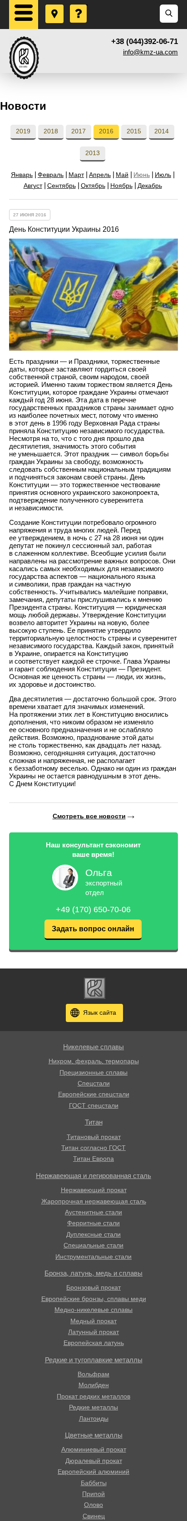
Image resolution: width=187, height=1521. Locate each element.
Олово (93, 1504)
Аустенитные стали (93, 1212)
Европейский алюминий (93, 1471)
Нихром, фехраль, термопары (94, 1061)
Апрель (100, 174)
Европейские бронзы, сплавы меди (93, 1298)
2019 (23, 131)
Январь (22, 174)
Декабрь (150, 185)
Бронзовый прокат (93, 1287)
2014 (161, 131)
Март (76, 174)
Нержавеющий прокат (94, 1189)
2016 (106, 131)
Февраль (51, 174)
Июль (163, 174)
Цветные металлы (94, 1435)
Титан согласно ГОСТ (93, 1147)
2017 (78, 131)
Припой (93, 1493)
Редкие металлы (93, 1407)
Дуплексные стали (93, 1234)
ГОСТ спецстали (93, 1105)
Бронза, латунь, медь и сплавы (93, 1273)
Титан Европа (93, 1158)
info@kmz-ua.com (150, 52)
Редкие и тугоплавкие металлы (94, 1360)
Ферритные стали (93, 1223)
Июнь (141, 174)
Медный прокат (93, 1321)
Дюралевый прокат (93, 1460)
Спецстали (94, 1083)
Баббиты (94, 1483)
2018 (51, 131)
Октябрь (93, 185)
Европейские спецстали (93, 1094)
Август (33, 185)
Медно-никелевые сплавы (93, 1309)
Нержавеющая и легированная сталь (93, 1175)
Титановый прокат (94, 1136)
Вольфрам (93, 1374)
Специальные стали (93, 1245)
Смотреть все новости (89, 816)
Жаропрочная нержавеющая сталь (93, 1201)
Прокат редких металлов (93, 1396)
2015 (134, 131)
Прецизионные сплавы (93, 1072)
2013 (92, 153)
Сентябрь (61, 185)
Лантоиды (93, 1418)
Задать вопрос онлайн (93, 929)
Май (122, 174)
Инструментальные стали (93, 1256)
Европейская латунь (94, 1342)
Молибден (94, 1385)
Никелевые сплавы (93, 1047)
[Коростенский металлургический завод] (24, 57)
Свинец (94, 1516)
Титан (94, 1122)
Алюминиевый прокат (93, 1449)
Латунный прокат (93, 1331)
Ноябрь (121, 185)
